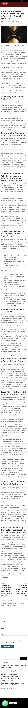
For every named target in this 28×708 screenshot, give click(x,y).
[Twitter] (14, 705)
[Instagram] (16, 705)
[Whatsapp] (5, 703)
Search (24, 658)
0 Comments (15, 23)
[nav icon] (24, 4)
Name (3, 621)
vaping (20, 535)
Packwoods (4, 67)
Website (3, 634)
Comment (4, 609)
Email (3, 628)
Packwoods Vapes (6, 21)
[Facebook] (12, 705)
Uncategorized (6, 23)
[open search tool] (20, 4)
